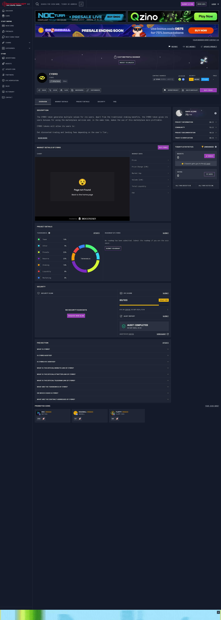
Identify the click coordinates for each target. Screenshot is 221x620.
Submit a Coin (187, 4)
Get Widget (191, 46)
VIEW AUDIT (161, 334)
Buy (163, 147)
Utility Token (56, 81)
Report (175, 46)
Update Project (210, 46)
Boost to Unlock (127, 62)
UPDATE (96, 233)
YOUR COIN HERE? (212, 406)
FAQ (114, 101)
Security (101, 101)
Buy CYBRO (208, 90)
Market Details (61, 101)
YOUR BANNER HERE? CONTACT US (206, 40)
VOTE (211, 174)
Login (214, 4)
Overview (43, 101)
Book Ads (201, 4)
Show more (42, 138)
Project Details (82, 101)
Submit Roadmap (113, 248)
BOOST (210, 156)
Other (65, 81)
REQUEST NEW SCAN (76, 315)
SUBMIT (166, 233)
